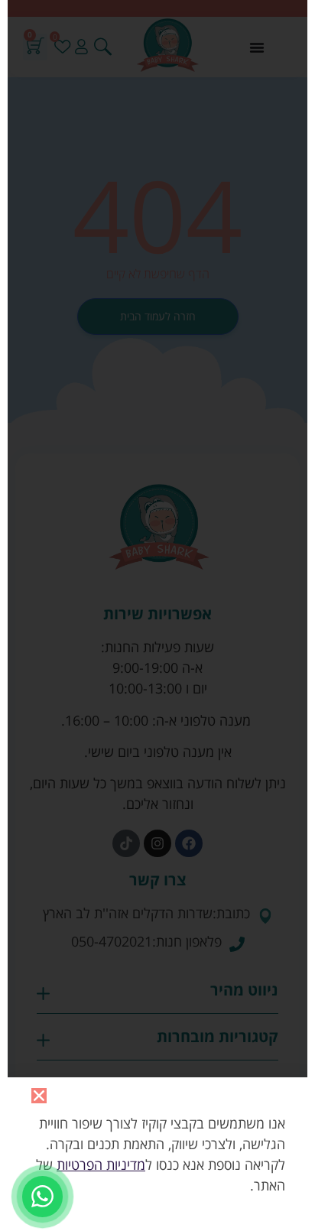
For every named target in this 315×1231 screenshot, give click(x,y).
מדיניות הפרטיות (101, 1164)
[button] (39, 1095)
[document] (157, 615)
